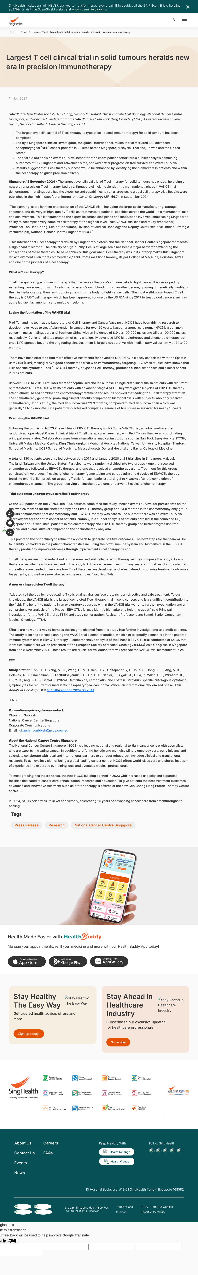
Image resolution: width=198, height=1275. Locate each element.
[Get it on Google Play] (68, 961)
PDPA (144, 1206)
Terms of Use (124, 1206)
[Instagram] (172, 1151)
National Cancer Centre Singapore (103, 825)
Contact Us (24, 1153)
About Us (23, 1143)
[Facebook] (151, 1151)
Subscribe (118, 1042)
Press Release (27, 825)
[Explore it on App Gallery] (109, 961)
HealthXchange (120, 1152)
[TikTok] (158, 1151)
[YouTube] (179, 1151)
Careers (50, 1143)
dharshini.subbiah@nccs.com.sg (44, 730)
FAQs (48, 1153)
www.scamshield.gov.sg (89, 9)
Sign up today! (28, 1034)
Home (12, 32)
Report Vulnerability (153, 1212)
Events (20, 1163)
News (24, 32)
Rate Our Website (162, 1206)
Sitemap (121, 1212)
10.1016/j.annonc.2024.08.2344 (70, 690)
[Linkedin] (165, 1151)
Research (57, 825)
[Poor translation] (13, 1241)
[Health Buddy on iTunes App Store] (27, 961)
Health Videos (120, 1161)
